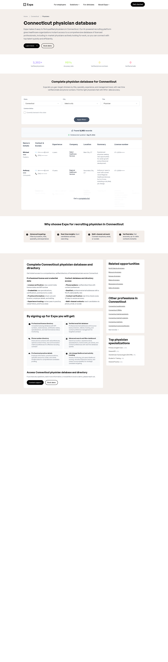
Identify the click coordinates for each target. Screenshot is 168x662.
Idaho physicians (114, 288)
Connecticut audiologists (117, 306)
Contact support (35, 382)
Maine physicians (114, 280)
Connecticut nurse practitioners (119, 326)
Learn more (30, 46)
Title (103, 99)
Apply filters (81, 120)
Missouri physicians (115, 272)
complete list (84, 198)
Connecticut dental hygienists (118, 318)
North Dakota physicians (116, 268)
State (25, 99)
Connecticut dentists (115, 322)
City (64, 99)
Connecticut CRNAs (115, 310)
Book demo (47, 46)
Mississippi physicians (116, 284)
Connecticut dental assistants (118, 314)
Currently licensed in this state (36, 112)
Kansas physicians (114, 276)
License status (28, 108)
